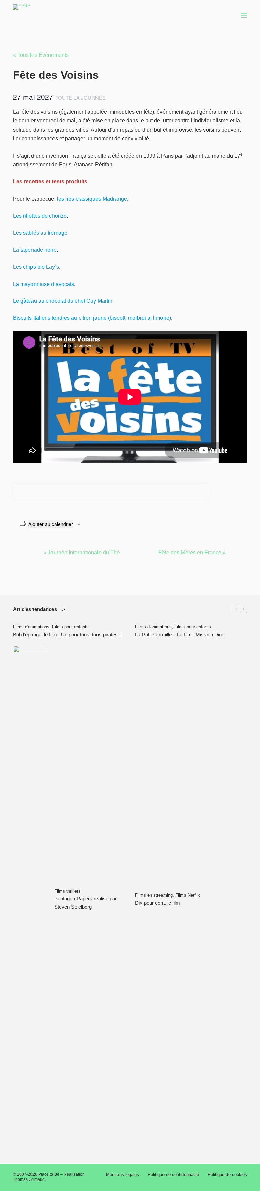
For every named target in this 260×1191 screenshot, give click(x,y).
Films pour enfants (70, 626)
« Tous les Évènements (41, 55)
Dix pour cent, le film (157, 903)
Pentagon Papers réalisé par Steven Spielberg (85, 903)
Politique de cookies (227, 1174)
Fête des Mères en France (192, 552)
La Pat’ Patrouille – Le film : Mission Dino (179, 634)
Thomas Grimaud (29, 1179)
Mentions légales (122, 1174)
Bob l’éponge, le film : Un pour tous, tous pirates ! (67, 634)
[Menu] (244, 15)
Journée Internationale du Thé (81, 552)
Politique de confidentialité (173, 1174)
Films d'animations (31, 626)
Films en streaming (154, 895)
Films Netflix (187, 895)
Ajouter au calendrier (50, 524)
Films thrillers (67, 891)
